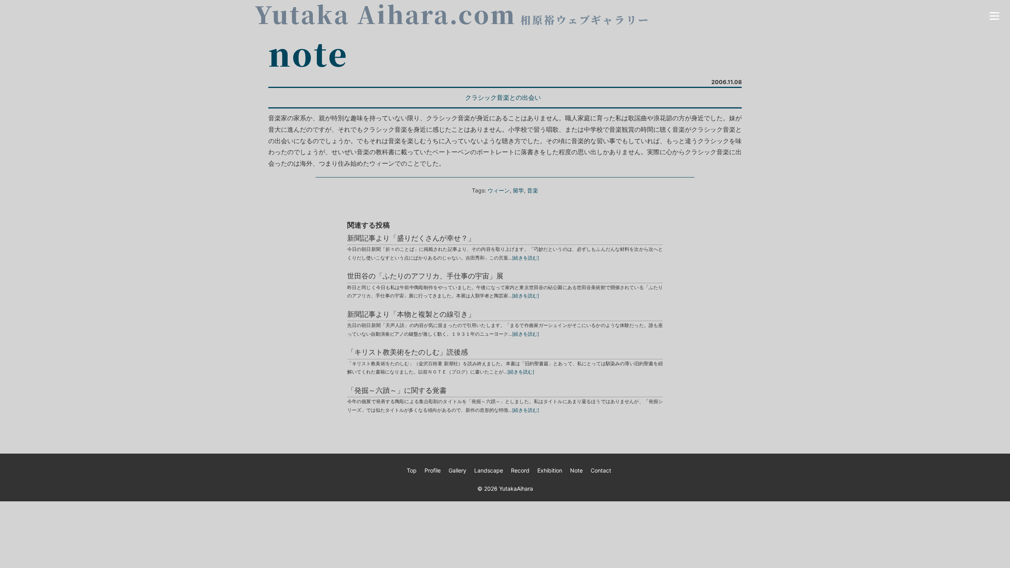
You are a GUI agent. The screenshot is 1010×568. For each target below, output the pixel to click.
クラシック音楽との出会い (503, 97)
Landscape (488, 470)
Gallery (457, 470)
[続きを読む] (525, 258)
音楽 (532, 190)
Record (520, 470)
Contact (601, 470)
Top (412, 470)
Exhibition (549, 470)
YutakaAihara (516, 488)
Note (576, 470)
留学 (518, 190)
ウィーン (499, 190)
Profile (433, 470)
